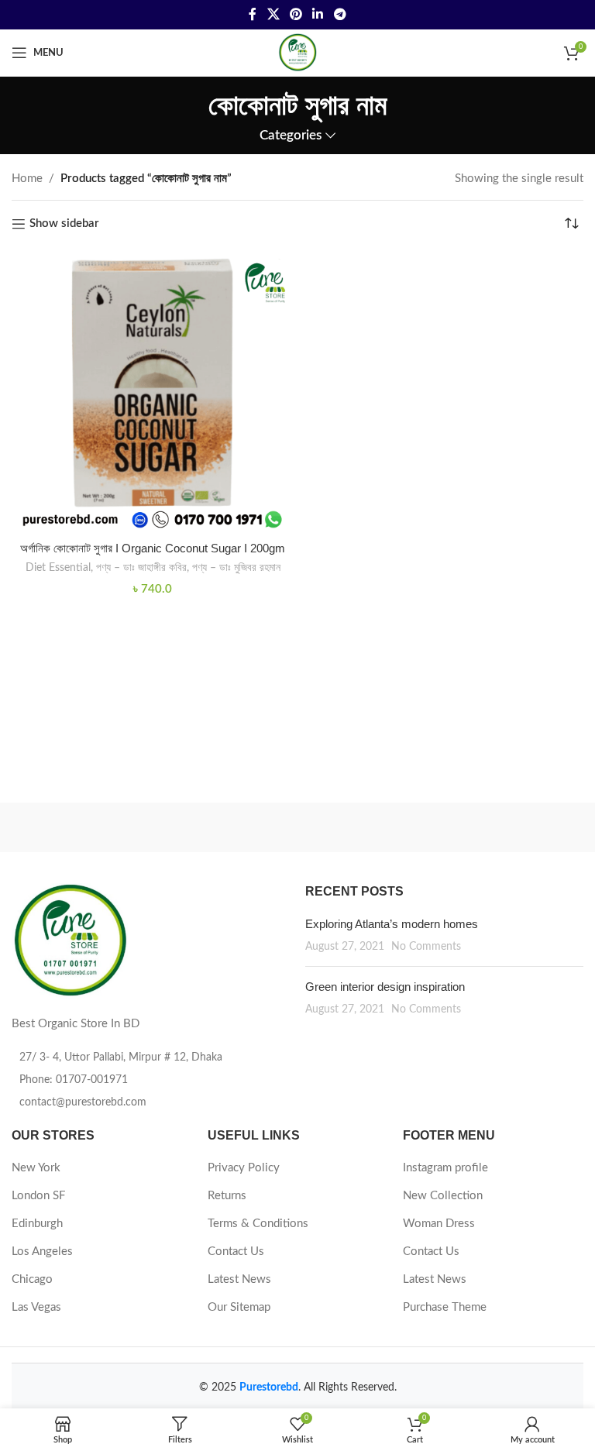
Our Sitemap (239, 1307)
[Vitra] (155, 827)
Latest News (239, 1279)
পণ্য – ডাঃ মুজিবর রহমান (236, 567)
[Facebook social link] (253, 14)
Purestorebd (268, 1387)
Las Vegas (36, 1307)
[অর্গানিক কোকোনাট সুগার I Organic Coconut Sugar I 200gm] (153, 392)
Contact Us (236, 1251)
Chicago (32, 1279)
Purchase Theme (445, 1307)
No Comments (426, 946)
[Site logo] (297, 52)
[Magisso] (440, 827)
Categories (291, 135)
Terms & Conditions (258, 1223)
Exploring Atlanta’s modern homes (391, 923)
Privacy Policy (244, 1168)
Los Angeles (42, 1251)
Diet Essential (58, 567)
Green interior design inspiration (385, 986)
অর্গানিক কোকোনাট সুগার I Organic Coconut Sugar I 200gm (152, 548)
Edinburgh (37, 1223)
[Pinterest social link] (295, 14)
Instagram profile (445, 1168)
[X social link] (273, 14)
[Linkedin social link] (318, 14)
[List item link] (151, 1079)
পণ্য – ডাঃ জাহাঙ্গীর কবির (141, 567)
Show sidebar (64, 223)
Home (27, 178)
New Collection (443, 1196)
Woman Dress (439, 1223)
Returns (227, 1196)
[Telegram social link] (339, 14)
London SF (38, 1196)
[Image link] (70, 940)
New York (36, 1168)
